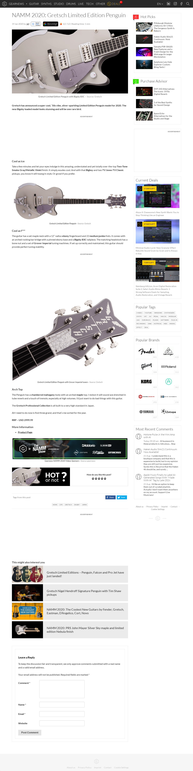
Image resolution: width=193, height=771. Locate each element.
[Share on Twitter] (122, 497)
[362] (168, 381)
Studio (59, 3)
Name (22, 704)
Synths (46, 3)
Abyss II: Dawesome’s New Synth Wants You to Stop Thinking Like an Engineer (157, 201)
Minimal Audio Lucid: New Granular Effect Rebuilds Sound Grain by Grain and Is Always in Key (156, 239)
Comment (24, 682)
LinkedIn (168, 3)
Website (22, 723)
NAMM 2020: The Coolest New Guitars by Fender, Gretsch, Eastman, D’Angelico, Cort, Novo (85, 611)
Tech (89, 3)
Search (188, 4)
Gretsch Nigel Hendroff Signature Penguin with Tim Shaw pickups (84, 592)
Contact (174, 506)
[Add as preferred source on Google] (50, 24)
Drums (71, 3)
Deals (116, 3)
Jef (27, 24)
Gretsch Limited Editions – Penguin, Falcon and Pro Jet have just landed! (85, 574)
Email (21, 713)
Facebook (181, 3)
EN (159, 3)
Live (81, 3)
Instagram (175, 3)
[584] (146, 366)
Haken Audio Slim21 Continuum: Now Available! (160, 450)
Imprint (164, 506)
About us (140, 506)
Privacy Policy (152, 506)
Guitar (34, 3)
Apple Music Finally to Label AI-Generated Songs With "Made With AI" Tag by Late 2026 (160, 477)
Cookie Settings (158, 509)
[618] (168, 351)
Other (100, 3)
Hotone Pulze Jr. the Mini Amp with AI (159, 436)
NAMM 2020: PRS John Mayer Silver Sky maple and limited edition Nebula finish (85, 629)
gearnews (16, 3)
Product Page (25, 432)
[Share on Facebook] (110, 497)
